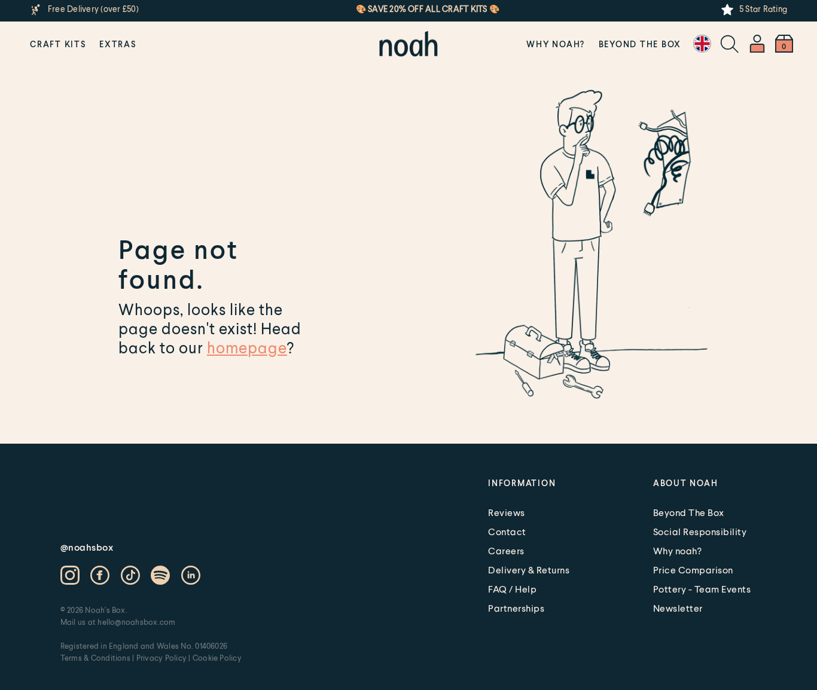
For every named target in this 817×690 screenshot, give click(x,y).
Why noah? (555, 44)
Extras (117, 44)
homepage (247, 347)
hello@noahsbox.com (136, 622)
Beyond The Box (640, 44)
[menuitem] (58, 44)
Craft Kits (58, 44)
